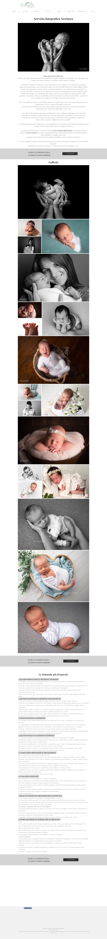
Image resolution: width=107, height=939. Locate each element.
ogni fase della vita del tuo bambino (39, 78)
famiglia (71, 146)
